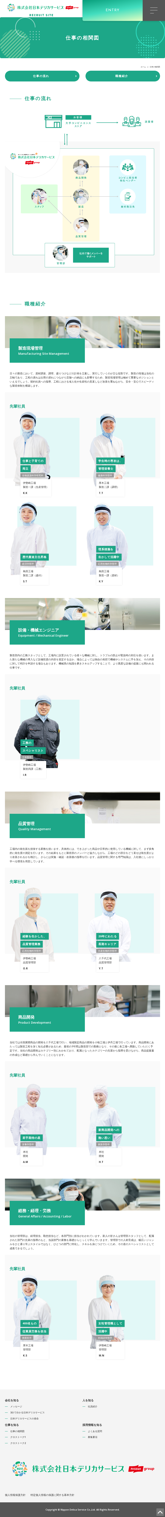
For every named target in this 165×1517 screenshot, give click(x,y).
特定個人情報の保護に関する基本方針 (52, 1495)
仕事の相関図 (17, 1431)
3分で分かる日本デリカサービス (27, 1412)
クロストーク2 (18, 1443)
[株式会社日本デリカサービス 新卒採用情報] (42, 8)
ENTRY (113, 10)
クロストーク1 (18, 1437)
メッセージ (16, 1406)
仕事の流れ (41, 76)
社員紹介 (92, 1406)
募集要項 (92, 1437)
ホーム (143, 67)
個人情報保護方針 (15, 1495)
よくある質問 (95, 1431)
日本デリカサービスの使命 (24, 1418)
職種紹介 (121, 76)
